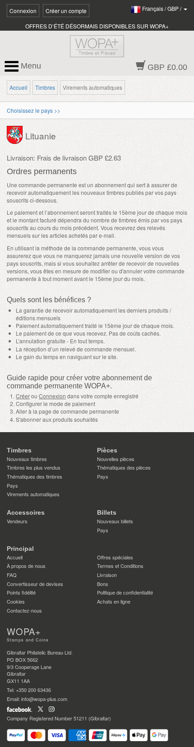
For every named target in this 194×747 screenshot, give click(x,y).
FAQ (12, 574)
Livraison (107, 574)
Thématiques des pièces (124, 467)
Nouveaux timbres (27, 458)
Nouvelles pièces (115, 458)
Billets (106, 512)
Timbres (45, 87)
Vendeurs (17, 521)
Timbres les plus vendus (33, 467)
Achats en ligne (113, 601)
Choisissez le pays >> (33, 110)
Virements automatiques (33, 494)
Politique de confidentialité (125, 592)
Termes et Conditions (120, 565)
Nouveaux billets (115, 521)
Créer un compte (66, 10)
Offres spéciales (115, 557)
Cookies (16, 601)
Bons (102, 583)
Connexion (23, 10)
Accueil (18, 87)
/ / (162, 8)
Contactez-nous (24, 610)
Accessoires (26, 512)
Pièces (107, 450)
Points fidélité (21, 592)
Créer (23, 396)
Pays (12, 485)
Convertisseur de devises (35, 583)
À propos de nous (26, 565)
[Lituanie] (16, 134)
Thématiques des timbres (34, 476)
